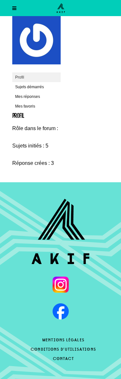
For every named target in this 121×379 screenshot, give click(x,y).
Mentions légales (63, 339)
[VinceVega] (36, 69)
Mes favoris (25, 106)
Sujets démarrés (29, 87)
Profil (19, 77)
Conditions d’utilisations (63, 349)
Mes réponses (27, 96)
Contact (63, 358)
